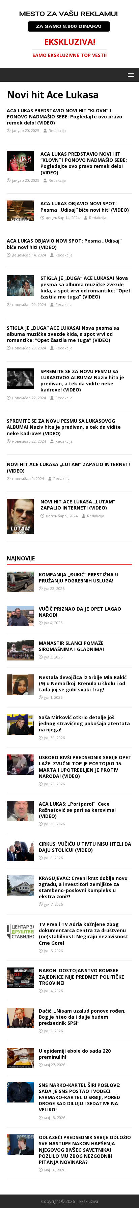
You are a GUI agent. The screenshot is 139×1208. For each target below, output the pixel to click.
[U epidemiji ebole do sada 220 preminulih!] (20, 1064)
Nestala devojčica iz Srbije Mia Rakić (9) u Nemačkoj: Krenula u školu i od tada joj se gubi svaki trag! (83, 683)
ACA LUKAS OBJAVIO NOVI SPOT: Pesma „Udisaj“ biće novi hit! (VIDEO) (84, 206)
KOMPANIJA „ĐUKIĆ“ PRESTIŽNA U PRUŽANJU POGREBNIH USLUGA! (78, 577)
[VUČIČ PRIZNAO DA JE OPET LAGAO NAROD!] (20, 622)
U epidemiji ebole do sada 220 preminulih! (75, 1054)
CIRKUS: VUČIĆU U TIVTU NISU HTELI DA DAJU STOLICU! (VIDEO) (85, 847)
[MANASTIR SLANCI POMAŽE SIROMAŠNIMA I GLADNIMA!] (20, 656)
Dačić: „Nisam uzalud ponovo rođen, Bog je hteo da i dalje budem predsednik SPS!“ (82, 1017)
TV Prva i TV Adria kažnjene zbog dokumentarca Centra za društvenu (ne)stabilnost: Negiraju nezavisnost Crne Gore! (83, 933)
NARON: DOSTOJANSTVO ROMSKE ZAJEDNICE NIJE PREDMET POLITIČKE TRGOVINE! (81, 976)
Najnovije (21, 558)
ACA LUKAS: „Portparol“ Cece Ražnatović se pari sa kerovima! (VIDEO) (77, 810)
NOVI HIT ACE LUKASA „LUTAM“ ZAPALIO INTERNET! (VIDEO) (68, 467)
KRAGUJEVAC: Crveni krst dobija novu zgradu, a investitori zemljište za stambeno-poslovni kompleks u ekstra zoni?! (83, 887)
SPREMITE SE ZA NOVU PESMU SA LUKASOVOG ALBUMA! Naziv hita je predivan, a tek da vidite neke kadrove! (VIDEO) (82, 380)
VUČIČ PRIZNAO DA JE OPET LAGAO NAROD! (80, 612)
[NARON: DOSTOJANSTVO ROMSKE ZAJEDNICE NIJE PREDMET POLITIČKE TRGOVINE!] (20, 984)
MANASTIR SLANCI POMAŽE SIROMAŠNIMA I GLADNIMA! (71, 646)
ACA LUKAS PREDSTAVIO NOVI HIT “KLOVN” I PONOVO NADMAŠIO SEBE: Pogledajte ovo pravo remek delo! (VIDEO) (64, 116)
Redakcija (57, 130)
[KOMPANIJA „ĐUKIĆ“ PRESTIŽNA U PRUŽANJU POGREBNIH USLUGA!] (20, 588)
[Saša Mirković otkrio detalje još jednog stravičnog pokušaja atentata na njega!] (20, 731)
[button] (129, 74)
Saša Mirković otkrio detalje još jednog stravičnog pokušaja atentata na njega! (84, 723)
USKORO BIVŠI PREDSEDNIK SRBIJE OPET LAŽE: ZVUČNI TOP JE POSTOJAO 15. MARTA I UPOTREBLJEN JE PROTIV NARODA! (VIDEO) (85, 766)
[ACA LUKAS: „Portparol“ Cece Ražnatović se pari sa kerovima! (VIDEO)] (20, 817)
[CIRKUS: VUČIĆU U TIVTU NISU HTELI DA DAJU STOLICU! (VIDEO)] (20, 857)
